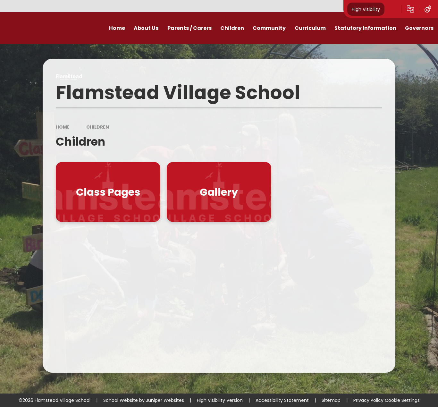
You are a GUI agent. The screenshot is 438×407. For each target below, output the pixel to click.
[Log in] (427, 9)
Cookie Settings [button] (402, 400)
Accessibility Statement (282, 400)
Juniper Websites (165, 400)
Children (97, 127)
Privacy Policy (368, 400)
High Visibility (366, 9)
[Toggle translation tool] (410, 9)
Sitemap (331, 400)
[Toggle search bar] (393, 9)
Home (63, 127)
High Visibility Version (220, 400)
